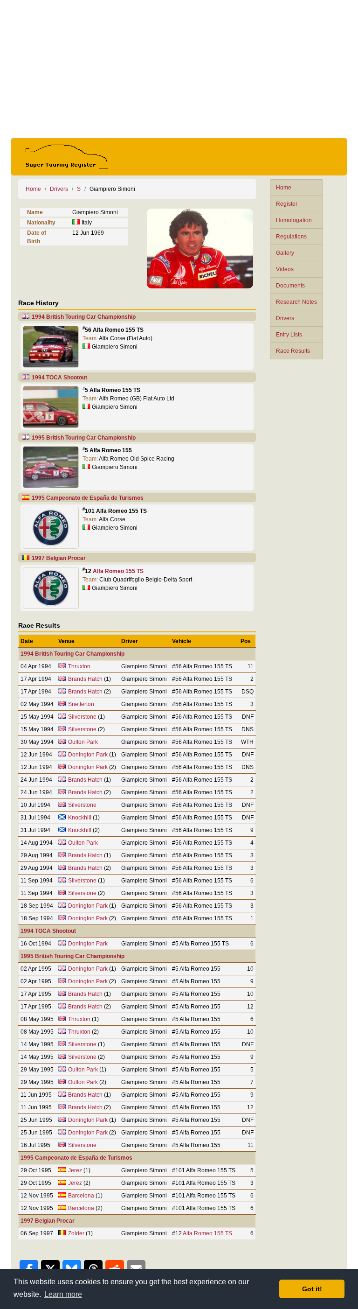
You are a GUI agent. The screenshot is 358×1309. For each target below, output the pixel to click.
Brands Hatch (85, 679)
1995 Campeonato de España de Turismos (88, 498)
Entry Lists (289, 334)
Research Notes (296, 302)
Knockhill (79, 817)
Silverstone (82, 717)
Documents (290, 285)
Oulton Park (83, 742)
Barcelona (81, 1195)
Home (283, 187)
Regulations (291, 236)
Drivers (285, 318)
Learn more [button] (63, 1294)
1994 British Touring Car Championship (84, 317)
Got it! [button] (312, 1289)
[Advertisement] (179, 69)
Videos (285, 269)
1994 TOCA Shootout (59, 377)
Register (286, 204)
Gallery (285, 253)
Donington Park (88, 754)
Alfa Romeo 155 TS (118, 571)
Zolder (76, 1233)
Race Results (293, 351)
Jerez (75, 1170)
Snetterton (81, 704)
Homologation (294, 220)
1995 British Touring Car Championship (84, 437)
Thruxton (79, 666)
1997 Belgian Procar (59, 558)
